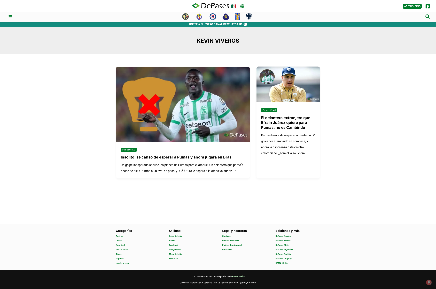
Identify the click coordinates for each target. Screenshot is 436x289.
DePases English (283, 254)
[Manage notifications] (429, 282)
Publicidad (227, 249)
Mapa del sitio (175, 254)
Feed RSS (173, 258)
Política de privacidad (232, 245)
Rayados (120, 258)
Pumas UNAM (128, 150)
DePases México (283, 241)
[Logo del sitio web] (210, 6)
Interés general (122, 263)
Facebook (173, 245)
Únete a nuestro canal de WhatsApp (215, 24)
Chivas (119, 241)
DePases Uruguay (284, 258)
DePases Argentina (284, 249)
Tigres (118, 254)
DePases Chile (282, 245)
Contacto (226, 236)
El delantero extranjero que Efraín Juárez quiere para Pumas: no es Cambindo (285, 122)
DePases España (283, 236)
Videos (172, 241)
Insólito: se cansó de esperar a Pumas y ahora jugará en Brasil (177, 157)
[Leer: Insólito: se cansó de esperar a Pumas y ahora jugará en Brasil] (183, 104)
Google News (175, 249)
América (119, 236)
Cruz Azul (120, 245)
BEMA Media (281, 263)
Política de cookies (230, 241)
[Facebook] (427, 6)
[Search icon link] (427, 17)
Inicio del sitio (175, 236)
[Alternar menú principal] (10, 17)
